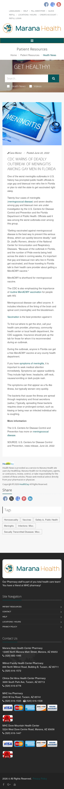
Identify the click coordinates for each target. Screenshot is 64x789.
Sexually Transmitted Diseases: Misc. (22, 531)
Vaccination (13, 316)
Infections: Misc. (26, 525)
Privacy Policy (9, 626)
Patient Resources (29, 55)
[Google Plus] (9, 784)
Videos (38, 86)
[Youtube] (58, 4)
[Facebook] (46, 4)
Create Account (48, 14)
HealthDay (24, 484)
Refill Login (15, 18)
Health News (18, 86)
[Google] (52, 4)
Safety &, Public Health (46, 519)
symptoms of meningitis (32, 363)
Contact (6, 611)
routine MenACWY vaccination (26, 292)
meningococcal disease (20, 201)
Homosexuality (11, 519)
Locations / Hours (27, 14)
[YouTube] (15, 784)
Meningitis (9, 525)
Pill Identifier (38, 11)
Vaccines (26, 519)
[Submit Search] (53, 78)
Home (14, 55)
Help (25, 11)
